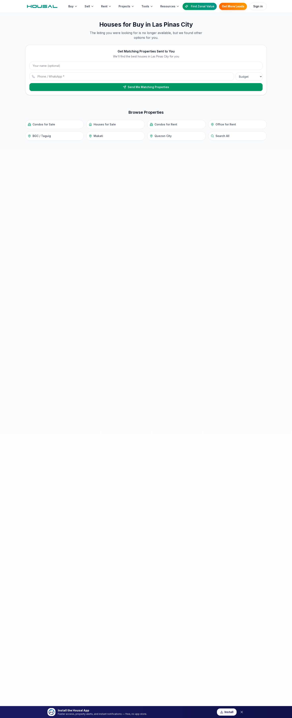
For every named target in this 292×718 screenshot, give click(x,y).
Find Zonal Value (202, 6)
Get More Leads (233, 6)
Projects (124, 6)
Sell (87, 6)
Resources (167, 6)
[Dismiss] (242, 712)
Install (228, 712)
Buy (70, 6)
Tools (145, 6)
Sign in (258, 6)
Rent (104, 6)
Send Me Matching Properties (148, 87)
